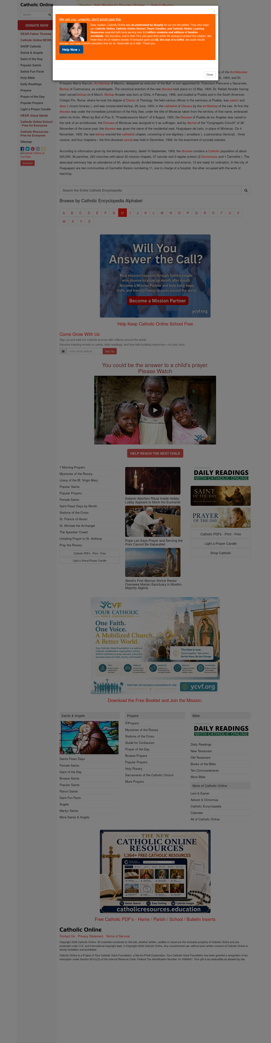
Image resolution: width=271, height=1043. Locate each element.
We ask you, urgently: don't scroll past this (90, 19)
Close (209, 74)
